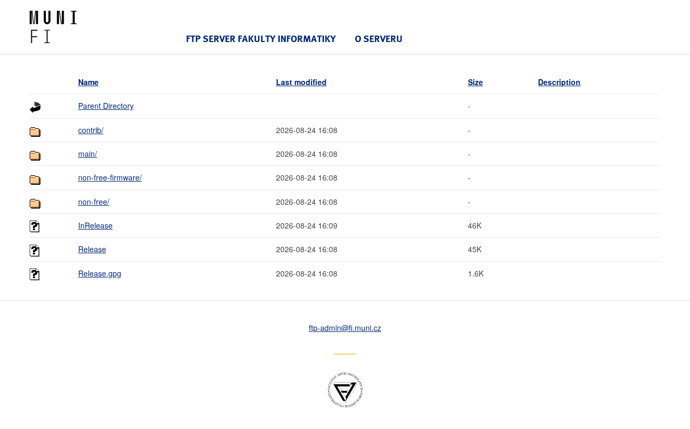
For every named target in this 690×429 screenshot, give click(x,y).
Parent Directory (106, 105)
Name (88, 82)
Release (92, 249)
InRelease (95, 225)
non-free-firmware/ (110, 177)
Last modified (301, 82)
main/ (87, 153)
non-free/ (93, 201)
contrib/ (91, 129)
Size (475, 82)
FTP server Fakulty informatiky (261, 38)
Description (559, 82)
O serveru (379, 38)
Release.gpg (99, 273)
